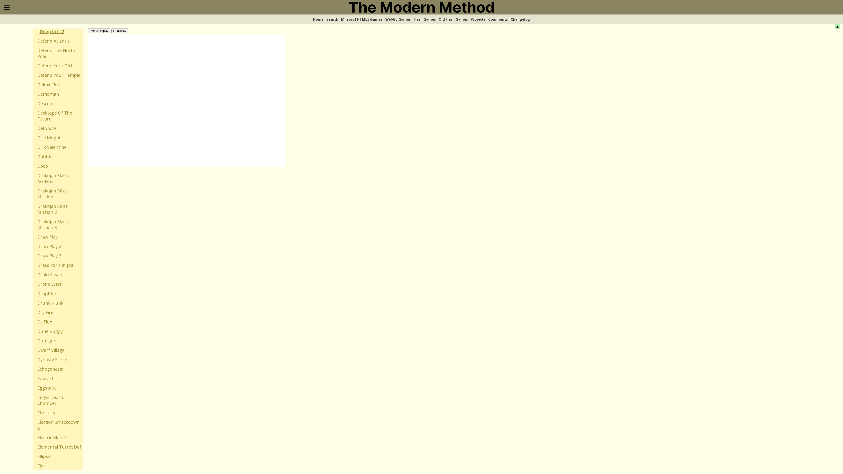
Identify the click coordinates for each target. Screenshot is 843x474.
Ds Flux (44, 322)
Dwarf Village (51, 350)
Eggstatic (46, 388)
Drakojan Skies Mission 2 (52, 209)
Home (318, 19)
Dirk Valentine (52, 147)
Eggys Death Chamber (50, 400)
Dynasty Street (52, 360)
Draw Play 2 (49, 246)
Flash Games (425, 19)
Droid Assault (51, 275)
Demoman (48, 94)
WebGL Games (398, 19)
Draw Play (47, 237)
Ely (40, 466)
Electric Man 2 (51, 437)
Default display (99, 30)
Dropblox (47, 293)
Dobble (44, 157)
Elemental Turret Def (59, 447)
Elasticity (46, 413)
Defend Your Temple (58, 75)
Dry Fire (45, 312)
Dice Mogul (48, 138)
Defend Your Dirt (54, 66)
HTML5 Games (369, 19)
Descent (45, 103)
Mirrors (347, 19)
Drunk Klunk (50, 303)
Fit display (119, 30)
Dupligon (46, 341)
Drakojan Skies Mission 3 (52, 224)
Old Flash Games (453, 19)
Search (332, 19)
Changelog (520, 19)
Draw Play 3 (49, 256)
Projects (478, 19)
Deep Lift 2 (52, 31)
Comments (498, 19)
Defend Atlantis (53, 41)
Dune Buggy (50, 331)
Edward (45, 378)
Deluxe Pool (49, 85)
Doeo (42, 166)
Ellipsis (44, 456)
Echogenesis (50, 369)
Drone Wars (49, 284)
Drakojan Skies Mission (52, 194)
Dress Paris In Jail (55, 265)
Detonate (47, 128)
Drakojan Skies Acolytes (52, 178)
